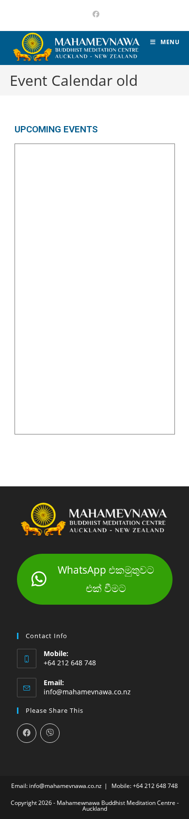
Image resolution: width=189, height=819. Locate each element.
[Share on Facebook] (26, 733)
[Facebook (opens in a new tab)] (94, 14)
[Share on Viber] (50, 733)
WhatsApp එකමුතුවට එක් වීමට (106, 579)
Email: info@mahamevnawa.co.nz (56, 786)
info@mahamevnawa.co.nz (87, 691)
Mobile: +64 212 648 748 (144, 786)
